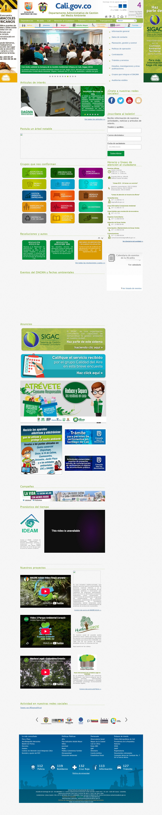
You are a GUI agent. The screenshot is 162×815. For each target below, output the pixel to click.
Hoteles (24, 748)
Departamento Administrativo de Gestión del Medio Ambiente (73, 14)
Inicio (106, 16)
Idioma (110, 16)
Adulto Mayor (82, 25)
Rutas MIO (94, 746)
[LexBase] (104, 719)
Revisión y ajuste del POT (31, 753)
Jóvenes (46, 25)
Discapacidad (67, 753)
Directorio (94, 751)
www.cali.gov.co (35, 8)
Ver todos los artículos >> (95, 119)
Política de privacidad (81, 773)
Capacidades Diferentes (101, 25)
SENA (116, 746)
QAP (92, 748)
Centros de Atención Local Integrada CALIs (37, 751)
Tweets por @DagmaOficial (31, 708)
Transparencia (106, 21)
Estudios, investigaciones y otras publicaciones (126, 67)
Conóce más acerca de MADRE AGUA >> (87, 610)
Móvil (118, 16)
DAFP (116, 748)
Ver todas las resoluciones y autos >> (90, 263)
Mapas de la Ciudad (98, 741)
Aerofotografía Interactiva (31, 741)
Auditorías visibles (120, 80)
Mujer (63, 25)
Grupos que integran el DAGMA (125, 74)
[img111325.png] (90, 249)
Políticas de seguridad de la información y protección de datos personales (81, 800)
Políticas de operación (121, 49)
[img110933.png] (34, 249)
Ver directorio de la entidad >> (133, 241)
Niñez (64, 744)
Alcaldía (40, 21)
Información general (120, 31)
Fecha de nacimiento (117, 143)
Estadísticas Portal (97, 755)
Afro (63, 739)
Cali (49, 21)
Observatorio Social (98, 739)
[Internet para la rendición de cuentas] (81, 719)
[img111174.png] (62, 249)
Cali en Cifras (95, 744)
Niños (29, 25)
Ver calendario (134, 265)
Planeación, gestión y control (124, 43)
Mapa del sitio (114, 16)
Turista (135, 25)
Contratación (117, 54)
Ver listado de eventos (131, 288)
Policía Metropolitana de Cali (124, 739)
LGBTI (117, 25)
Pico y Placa (26, 739)
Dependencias (27, 21)
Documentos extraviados (123, 753)
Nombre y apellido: (116, 127)
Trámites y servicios (87, 21)
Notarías (117, 744)
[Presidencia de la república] (46, 719)
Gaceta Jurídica (96, 753)
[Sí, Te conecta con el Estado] (116, 719)
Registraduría (119, 751)
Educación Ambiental (69, 755)
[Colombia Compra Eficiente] (58, 719)
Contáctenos (122, 16)
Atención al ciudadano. (69, 796)
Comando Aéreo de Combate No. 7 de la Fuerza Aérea (127, 756)
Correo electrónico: (116, 135)
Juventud (65, 746)
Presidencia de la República (124, 741)
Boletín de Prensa (28, 744)
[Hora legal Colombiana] (92, 719)
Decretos (25, 746)
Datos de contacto (119, 37)
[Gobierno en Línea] (69, 719)
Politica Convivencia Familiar (72, 751)
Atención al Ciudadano (64, 21)
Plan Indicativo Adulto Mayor (72, 741)
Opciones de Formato (126, 16)
